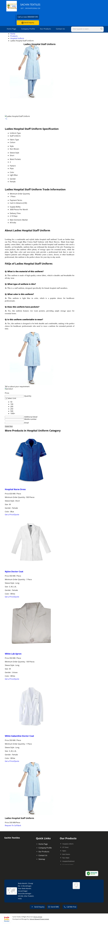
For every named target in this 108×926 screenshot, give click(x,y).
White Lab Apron (13, 653)
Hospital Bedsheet (68, 861)
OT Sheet (65, 847)
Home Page (11, 29)
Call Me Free (71, 907)
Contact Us (60, 29)
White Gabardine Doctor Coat (19, 736)
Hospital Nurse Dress (15, 489)
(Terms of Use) (37, 917)
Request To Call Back (13, 825)
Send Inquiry (29, 22)
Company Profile (28, 29)
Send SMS (55, 907)
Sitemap (41, 859)
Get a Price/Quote (12, 514)
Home (12, 34)
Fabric (64, 851)
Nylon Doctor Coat (14, 571)
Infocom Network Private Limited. (39, 919)
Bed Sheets (66, 854)
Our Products (45, 29)
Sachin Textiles (30, 6)
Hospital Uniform (17, 38)
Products (14, 36)
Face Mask (65, 858)
